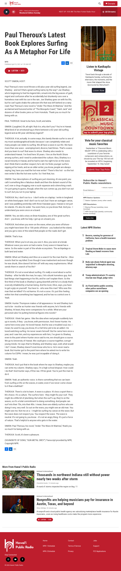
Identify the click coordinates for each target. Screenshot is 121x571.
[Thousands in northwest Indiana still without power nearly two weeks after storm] (18, 479)
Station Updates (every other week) (98, 200)
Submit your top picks (98, 169)
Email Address (89, 190)
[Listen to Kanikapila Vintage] (98, 43)
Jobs (95, 541)
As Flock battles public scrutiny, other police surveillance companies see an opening (99, 288)
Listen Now (98, 90)
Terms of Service (74, 546)
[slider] (17, 12)
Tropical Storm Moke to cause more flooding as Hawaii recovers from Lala (101, 251)
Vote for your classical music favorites (98, 142)
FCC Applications (99, 551)
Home (45, 541)
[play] (6, 12)
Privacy (70, 551)
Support (96, 546)
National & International (45, 471)
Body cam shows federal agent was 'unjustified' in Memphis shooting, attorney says (100, 264)
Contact (71, 541)
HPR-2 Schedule (49, 551)
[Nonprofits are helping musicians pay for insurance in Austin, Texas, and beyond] (18, 504)
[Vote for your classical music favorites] (98, 117)
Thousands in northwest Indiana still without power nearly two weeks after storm (73, 477)
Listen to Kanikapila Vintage (98, 68)
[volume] (14, 12)
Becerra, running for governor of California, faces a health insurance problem (101, 238)
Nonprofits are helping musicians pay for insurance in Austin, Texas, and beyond (75, 502)
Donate (111, 3)
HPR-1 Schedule (49, 546)
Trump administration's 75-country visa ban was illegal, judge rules (100, 276)
